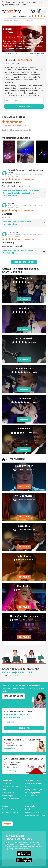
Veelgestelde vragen (33, 789)
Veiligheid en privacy (33, 812)
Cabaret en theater (10, 786)
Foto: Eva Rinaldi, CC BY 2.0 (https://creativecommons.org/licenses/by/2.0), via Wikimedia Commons (25, 54)
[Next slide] (42, 151)
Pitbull (11, 32)
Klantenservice (31, 809)
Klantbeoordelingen (33, 783)
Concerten (6, 783)
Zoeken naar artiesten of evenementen (18, 21)
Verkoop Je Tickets (10, 812)
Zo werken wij (10, 770)
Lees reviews (9, 748)
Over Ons (29, 786)
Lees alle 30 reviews (30, 37)
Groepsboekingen (9, 809)
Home (5, 32)
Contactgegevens (32, 792)
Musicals (5, 789)
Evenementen (8, 792)
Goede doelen (31, 795)
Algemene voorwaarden (35, 815)
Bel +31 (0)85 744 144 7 (17, 672)
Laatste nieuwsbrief (10, 798)
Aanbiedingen (7, 795)
